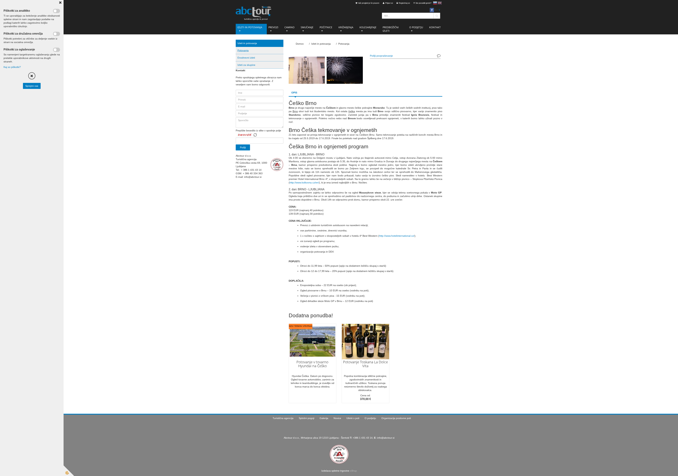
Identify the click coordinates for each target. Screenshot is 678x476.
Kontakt (435, 27)
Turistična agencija (283, 418)
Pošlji (243, 147)
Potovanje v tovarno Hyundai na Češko (312, 364)
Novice (337, 418)
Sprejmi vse (31, 85)
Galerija (324, 418)
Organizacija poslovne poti (396, 418)
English (440, 3)
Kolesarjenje (367, 27)
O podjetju (416, 27)
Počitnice (326, 27)
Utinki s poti (352, 418)
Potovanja (243, 50)
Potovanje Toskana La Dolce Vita (365, 364)
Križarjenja (345, 27)
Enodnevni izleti (246, 57)
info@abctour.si (385, 437)
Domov (300, 43)
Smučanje (307, 27)
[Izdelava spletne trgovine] (353, 470)
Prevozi (273, 27)
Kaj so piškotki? (12, 67)
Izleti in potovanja (249, 27)
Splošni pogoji (306, 418)
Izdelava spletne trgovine (335, 470)
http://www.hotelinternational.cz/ (396, 235)
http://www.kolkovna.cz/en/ (304, 182)
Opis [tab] (294, 92)
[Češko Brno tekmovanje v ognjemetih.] (307, 70)
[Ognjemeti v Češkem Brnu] (345, 70)
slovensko (435, 3)
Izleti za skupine (246, 64)
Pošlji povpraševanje (381, 55)
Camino (289, 27)
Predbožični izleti (391, 29)
